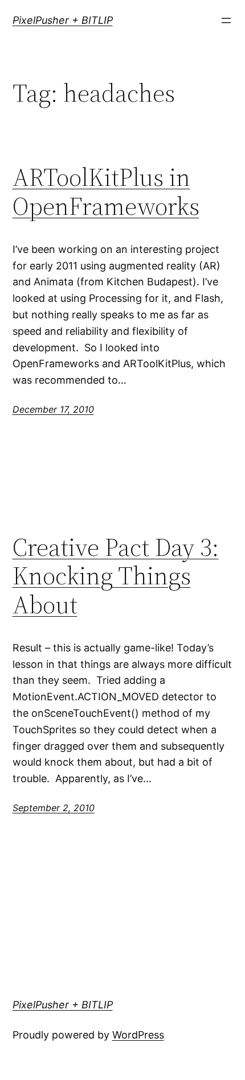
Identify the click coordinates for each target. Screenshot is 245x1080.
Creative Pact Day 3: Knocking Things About (116, 576)
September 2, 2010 (54, 807)
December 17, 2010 (53, 409)
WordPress (138, 1035)
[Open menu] (226, 20)
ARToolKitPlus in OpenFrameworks (106, 192)
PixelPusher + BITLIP (63, 20)
